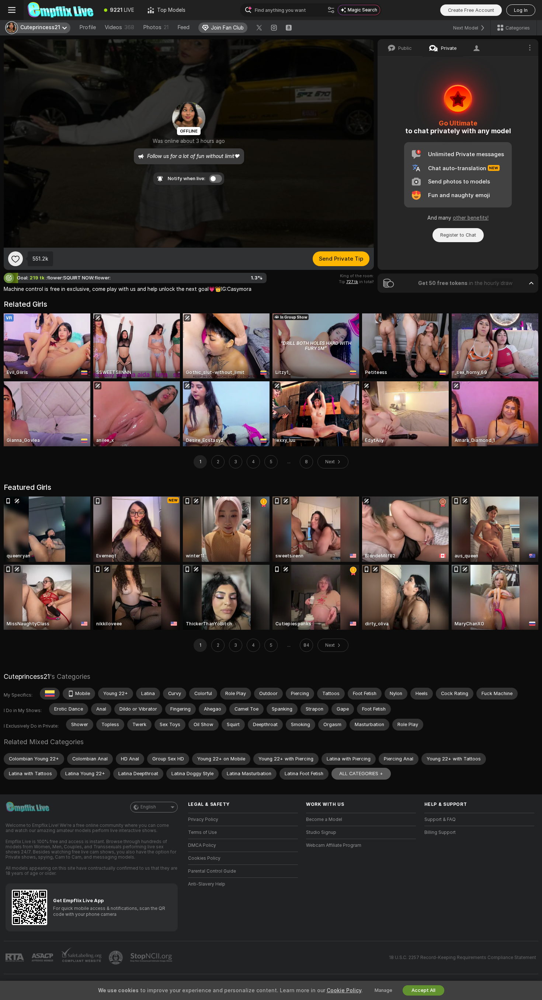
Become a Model (324, 819)
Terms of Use (202, 832)
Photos (155, 27)
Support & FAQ (440, 819)
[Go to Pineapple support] (116, 958)
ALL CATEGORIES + (361, 773)
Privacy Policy (203, 819)
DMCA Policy (202, 845)
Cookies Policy (204, 858)
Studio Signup (321, 832)
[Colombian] (50, 694)
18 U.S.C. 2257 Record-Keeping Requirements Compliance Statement (462, 957)
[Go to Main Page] (60, 10)
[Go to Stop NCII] (152, 957)
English (148, 807)
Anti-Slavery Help (206, 884)
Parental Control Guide (212, 871)
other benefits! (471, 218)
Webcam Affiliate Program (333, 845)
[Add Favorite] (15, 258)
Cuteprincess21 (27, 676)
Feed (183, 27)
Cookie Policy (344, 990)
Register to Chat (458, 235)
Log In (521, 10)
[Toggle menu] (12, 10)
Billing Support (440, 832)
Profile (87, 27)
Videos (119, 27)
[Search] (331, 10)
